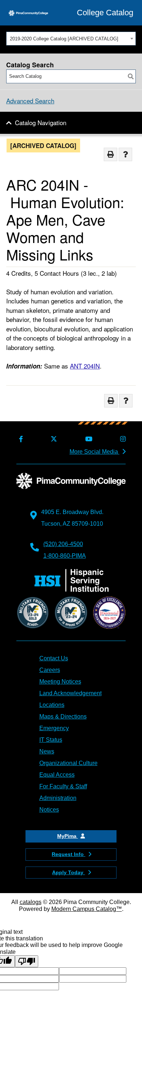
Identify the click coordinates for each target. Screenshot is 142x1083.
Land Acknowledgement (70, 693)
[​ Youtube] (87, 439)
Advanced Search (30, 100)
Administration (57, 798)
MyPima (67, 836)
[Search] (131, 76)
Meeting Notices (60, 681)
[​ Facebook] (19, 439)
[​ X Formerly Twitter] (52, 439)
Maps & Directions (63, 716)
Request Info (68, 854)
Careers (49, 670)
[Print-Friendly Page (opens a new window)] (110, 154)
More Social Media (94, 452)
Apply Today (68, 872)
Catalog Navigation (40, 122)
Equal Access (57, 775)
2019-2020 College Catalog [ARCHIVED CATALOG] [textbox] (64, 38)
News (46, 751)
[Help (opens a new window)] (125, 154)
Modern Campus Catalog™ (86, 909)
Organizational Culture (68, 763)
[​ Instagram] (122, 439)
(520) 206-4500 (63, 544)
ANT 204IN (85, 365)
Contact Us (53, 658)
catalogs (31, 902)
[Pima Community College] (28, 13)
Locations (51, 705)
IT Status (50, 740)
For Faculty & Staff (63, 786)
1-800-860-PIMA (64, 556)
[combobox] (71, 38)
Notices (49, 810)
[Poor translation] (26, 961)
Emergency (54, 728)
